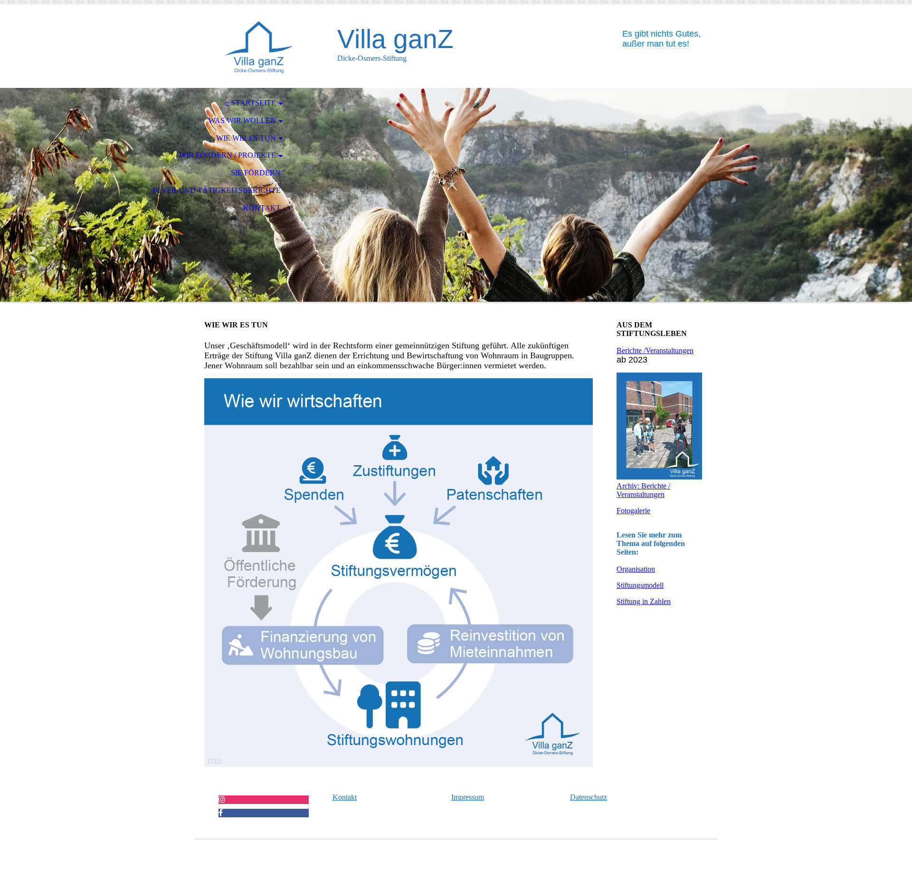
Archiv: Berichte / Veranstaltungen (643, 490)
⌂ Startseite (250, 103)
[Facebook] (220, 813)
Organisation (636, 569)
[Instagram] (221, 799)
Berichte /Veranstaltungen (655, 350)
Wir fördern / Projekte (227, 155)
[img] (259, 46)
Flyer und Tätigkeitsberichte (217, 190)
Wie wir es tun (246, 138)
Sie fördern (256, 173)
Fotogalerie (633, 511)
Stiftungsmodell (640, 585)
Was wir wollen (242, 120)
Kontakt (262, 208)
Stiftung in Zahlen (644, 601)
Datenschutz (588, 797)
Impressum (467, 797)
